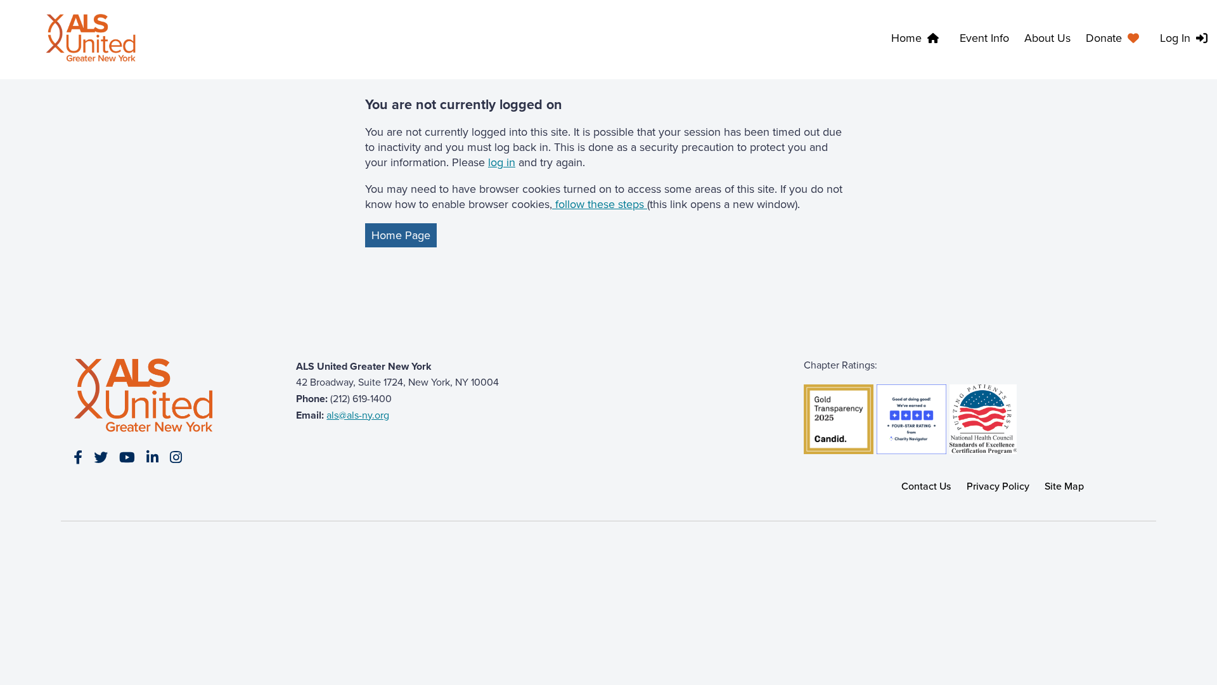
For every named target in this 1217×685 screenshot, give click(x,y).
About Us (1047, 38)
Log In (1175, 38)
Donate (1104, 38)
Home (906, 38)
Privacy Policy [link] (998, 486)
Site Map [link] (1064, 486)
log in (501, 162)
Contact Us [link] (926, 486)
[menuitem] (1115, 39)
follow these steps (599, 204)
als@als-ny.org (357, 415)
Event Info (984, 38)
